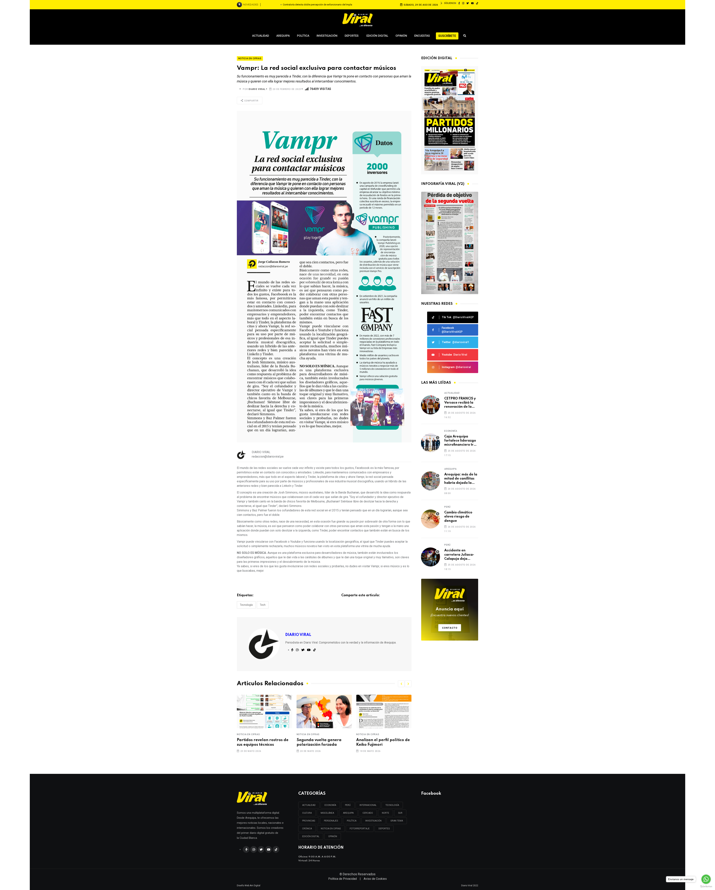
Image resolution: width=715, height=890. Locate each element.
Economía (450, 431)
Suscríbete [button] (447, 36)
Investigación (327, 35)
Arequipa (283, 35)
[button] (401, 683)
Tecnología (246, 604)
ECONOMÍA (330, 805)
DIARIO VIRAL (257, 89)
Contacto (449, 627)
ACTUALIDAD (309, 805)
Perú (447, 507)
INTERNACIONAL (368, 805)
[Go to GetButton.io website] (706, 886)
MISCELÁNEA (327, 813)
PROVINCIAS (308, 820)
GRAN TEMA (396, 820)
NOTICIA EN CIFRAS (331, 828)
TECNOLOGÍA (392, 805)
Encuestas (422, 35)
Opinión (401, 35)
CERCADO (368, 813)
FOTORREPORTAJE (360, 828)
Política (303, 35)
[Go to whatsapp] (706, 879)
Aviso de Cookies (375, 879)
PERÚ (348, 805)
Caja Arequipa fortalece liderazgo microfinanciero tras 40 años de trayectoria (460, 441)
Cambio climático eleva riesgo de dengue (458, 517)
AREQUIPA (348, 813)
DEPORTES (384, 828)
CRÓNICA (307, 828)
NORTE (385, 813)
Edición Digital (377, 35)
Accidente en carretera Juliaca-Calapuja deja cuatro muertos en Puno (459, 555)
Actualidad (260, 35)
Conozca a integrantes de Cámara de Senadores (380, 742)
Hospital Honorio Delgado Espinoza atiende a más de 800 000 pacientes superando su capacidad (317, 4)
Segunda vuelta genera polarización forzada (259, 742)
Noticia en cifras (248, 734)
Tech (263, 604)
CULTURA (307, 813)
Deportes (352, 35)
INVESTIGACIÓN (373, 820)
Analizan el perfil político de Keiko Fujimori (323, 742)
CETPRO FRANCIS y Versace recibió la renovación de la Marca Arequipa (460, 403)
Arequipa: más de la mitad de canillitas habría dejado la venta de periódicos (460, 479)
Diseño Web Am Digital (248, 885)
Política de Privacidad (342, 879)
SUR (400, 813)
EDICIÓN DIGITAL (310, 836)
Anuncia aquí (449, 612)
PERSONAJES (331, 820)
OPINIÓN (332, 836)
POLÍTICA (351, 820)
